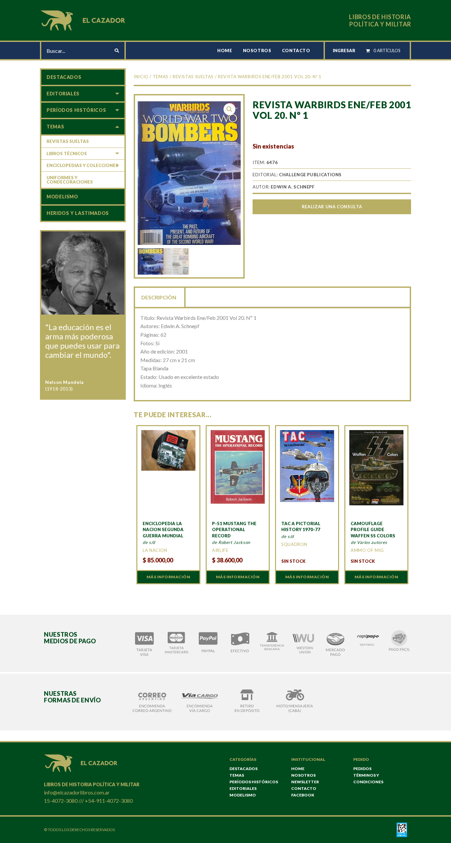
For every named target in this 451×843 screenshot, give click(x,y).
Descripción (158, 297)
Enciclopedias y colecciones (82, 165)
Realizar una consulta (332, 206)
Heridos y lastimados (78, 213)
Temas (160, 76)
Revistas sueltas (193, 76)
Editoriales (63, 93)
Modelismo (62, 196)
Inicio (141, 76)
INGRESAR (344, 50)
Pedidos (362, 768)
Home (224, 50)
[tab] (159, 297)
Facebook (302, 794)
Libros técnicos (67, 153)
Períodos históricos (76, 110)
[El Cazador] (84, 20)
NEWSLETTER (305, 781)
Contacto (296, 50)
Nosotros (257, 50)
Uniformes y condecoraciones (70, 180)
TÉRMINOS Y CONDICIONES (368, 778)
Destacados (64, 77)
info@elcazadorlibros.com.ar (77, 792)
